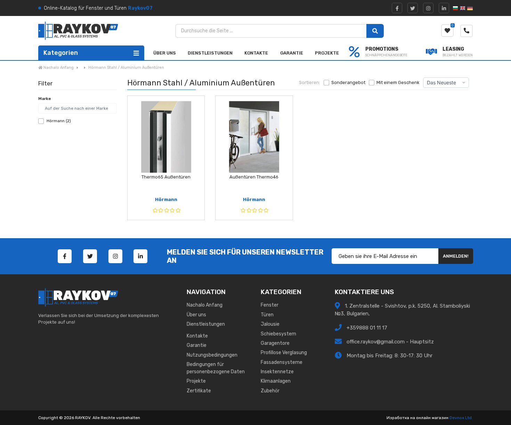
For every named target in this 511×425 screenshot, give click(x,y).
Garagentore (275, 343)
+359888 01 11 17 (366, 327)
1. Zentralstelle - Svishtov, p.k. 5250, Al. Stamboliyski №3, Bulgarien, (402, 310)
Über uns (164, 53)
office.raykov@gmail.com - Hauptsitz (390, 341)
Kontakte (256, 53)
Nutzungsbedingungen (212, 355)
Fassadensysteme (281, 362)
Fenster (269, 305)
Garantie (291, 53)
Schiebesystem (278, 334)
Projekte (327, 53)
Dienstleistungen (210, 53)
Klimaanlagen (276, 381)
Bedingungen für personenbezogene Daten (216, 368)
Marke (44, 98)
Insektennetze (277, 372)
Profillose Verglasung (284, 353)
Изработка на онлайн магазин (417, 417)
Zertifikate (199, 391)
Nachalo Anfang (204, 305)
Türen (267, 315)
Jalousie (270, 324)
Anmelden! (456, 256)
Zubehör (270, 391)
